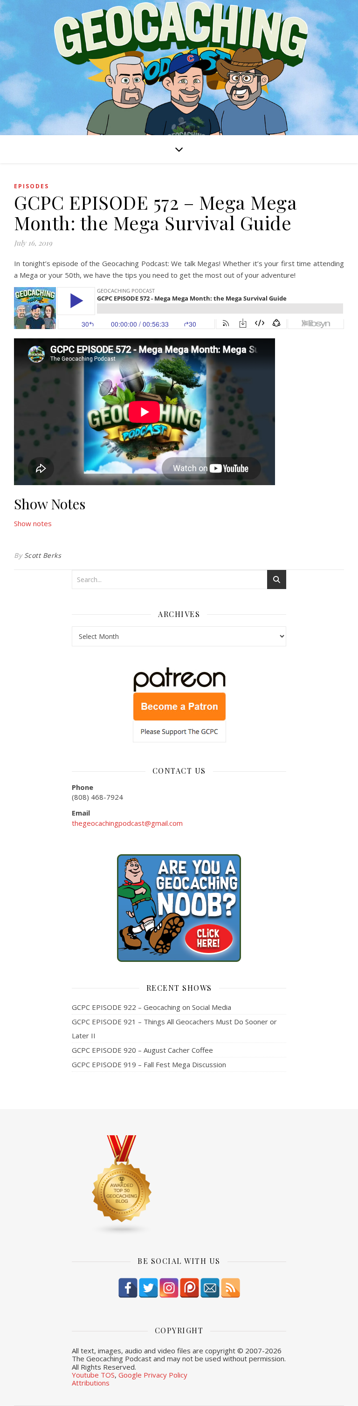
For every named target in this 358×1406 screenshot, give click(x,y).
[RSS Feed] (230, 1288)
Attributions (91, 1382)
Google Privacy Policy (152, 1374)
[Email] (210, 1288)
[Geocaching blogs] (179, 1185)
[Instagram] (169, 1288)
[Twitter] (148, 1288)
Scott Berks (43, 555)
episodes (31, 186)
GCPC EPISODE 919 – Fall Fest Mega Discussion (149, 1064)
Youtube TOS (93, 1374)
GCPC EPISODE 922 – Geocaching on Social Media (151, 1007)
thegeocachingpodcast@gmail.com (127, 823)
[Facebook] (128, 1288)
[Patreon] (189, 1288)
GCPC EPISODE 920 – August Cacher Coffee (142, 1050)
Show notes (33, 523)
